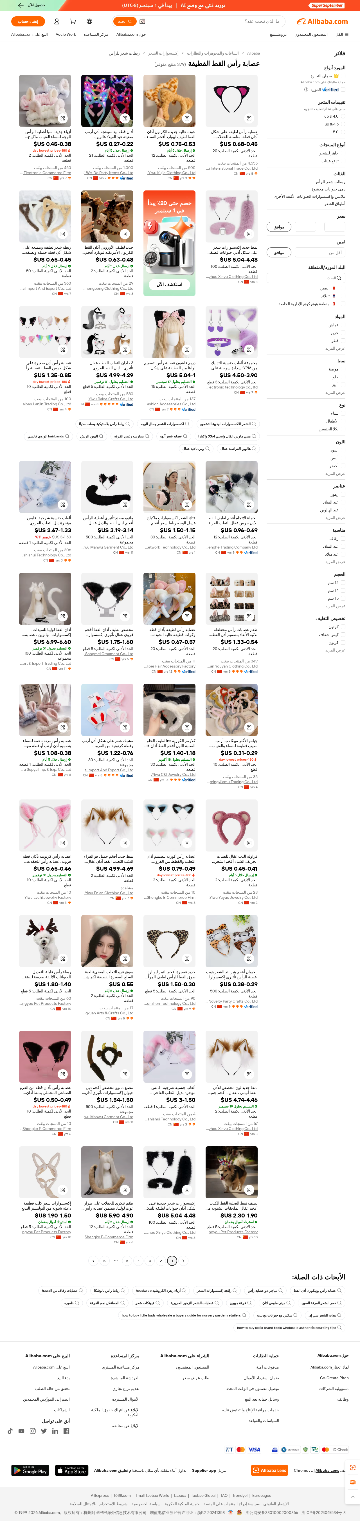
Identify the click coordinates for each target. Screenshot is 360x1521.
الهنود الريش (89, 436)
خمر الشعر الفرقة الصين (319, 1303)
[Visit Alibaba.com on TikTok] (10, 1431)
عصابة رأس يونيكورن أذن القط (315, 1291)
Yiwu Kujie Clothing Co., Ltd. (171, 172)
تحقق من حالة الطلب (52, 1388)
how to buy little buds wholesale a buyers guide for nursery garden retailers (181, 1315)
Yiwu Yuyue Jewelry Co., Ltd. (233, 897)
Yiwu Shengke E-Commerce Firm (169, 897)
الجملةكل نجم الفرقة (104, 1303)
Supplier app (204, 1470)
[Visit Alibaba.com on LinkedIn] (55, 1431)
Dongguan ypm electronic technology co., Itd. (232, 387)
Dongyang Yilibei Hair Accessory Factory (169, 666)
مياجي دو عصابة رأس (262, 1291)
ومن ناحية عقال (193, 449)
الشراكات (62, 1410)
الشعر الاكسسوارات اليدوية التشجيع (225, 424)
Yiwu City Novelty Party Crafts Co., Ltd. (232, 1001)
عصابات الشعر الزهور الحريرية (192, 1303)
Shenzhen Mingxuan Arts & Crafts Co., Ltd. (107, 1013)
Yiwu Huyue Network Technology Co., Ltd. (169, 547)
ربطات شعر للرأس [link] (124, 53)
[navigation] (306, 657)
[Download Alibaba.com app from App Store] (72, 1470)
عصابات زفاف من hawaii (60, 1291)
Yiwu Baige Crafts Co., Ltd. (110, 399)
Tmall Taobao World (152, 1495)
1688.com (122, 1495)
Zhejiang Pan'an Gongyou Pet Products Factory (45, 1003)
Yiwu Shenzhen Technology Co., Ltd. (169, 1003)
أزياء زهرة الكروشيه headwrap (158, 1291)
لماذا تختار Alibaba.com (329, 1367)
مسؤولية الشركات (334, 1388)
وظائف (343, 1399)
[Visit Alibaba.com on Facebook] (66, 1431)
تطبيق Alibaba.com (111, 1470)
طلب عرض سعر (195, 1378)
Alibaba (253, 53)
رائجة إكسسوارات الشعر (214, 1291)
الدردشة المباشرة (125, 1378)
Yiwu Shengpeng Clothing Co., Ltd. (107, 288)
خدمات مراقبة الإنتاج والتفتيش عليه (250, 1410)
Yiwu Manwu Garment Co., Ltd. (107, 547)
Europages (261, 1495)
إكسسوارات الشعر (163, 53)
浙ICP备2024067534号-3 (324, 1512)
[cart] (72, 22)
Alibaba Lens (327, 1470)
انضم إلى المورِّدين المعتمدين (46, 1399)
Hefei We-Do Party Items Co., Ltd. (107, 172)
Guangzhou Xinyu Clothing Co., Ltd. (232, 276)
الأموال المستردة (126, 1399)
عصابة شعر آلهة (171, 436)
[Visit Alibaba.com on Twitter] (43, 1431)
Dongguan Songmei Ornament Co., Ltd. (107, 653)
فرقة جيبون (238, 1303)
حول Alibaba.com (333, 1355)
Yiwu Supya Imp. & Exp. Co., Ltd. (45, 769)
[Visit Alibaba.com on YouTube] (21, 1431)
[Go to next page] (93, 1261)
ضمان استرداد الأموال (261, 1378)
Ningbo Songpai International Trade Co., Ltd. (232, 168)
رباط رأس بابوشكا (107, 1291)
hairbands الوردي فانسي (46, 436)
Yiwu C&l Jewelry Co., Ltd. (173, 774)
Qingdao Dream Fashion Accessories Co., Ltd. (169, 404)
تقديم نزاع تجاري (126, 1388)
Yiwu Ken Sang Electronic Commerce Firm (45, 172)
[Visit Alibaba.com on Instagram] (32, 1431)
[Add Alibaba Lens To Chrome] (269, 1470)
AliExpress (100, 1495)
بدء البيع (63, 1378)
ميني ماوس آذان (273, 1303)
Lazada (180, 1495)
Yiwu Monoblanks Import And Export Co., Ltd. (107, 770)
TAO (224, 1495)
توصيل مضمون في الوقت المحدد (252, 1388)
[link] (352, 1467)
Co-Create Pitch (334, 1378)
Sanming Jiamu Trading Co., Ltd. (232, 781)
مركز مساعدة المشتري (121, 1367)
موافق (279, 226)
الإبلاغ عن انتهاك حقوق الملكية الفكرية (115, 1412)
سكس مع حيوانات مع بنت (274, 1315)
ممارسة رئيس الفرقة (129, 436)
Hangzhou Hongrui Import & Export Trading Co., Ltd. (45, 663)
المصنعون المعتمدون (192, 1367)
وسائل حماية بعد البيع (262, 1399)
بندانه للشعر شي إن (322, 1315)
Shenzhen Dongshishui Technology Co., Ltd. (45, 555)
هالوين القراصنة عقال (235, 449)
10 (105, 1261)
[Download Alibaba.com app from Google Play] (30, 1470)
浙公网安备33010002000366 (272, 1512)
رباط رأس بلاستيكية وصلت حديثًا (101, 424)
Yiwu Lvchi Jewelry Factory (47, 897)
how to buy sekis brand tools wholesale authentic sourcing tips (286, 1328)
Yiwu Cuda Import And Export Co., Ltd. (45, 288)
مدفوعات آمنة (267, 1367)
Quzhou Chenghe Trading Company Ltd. (232, 547)
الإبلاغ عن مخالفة (126, 1425)
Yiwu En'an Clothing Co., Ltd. (108, 893)
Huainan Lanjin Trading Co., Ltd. (45, 404)
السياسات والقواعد (264, 1420)
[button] (142, 21)
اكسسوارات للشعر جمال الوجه (162, 424)
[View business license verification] (230, 1512)
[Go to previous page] (183, 1261)
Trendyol (240, 1495)
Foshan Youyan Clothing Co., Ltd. (232, 666)
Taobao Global (203, 1495)
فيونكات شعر (145, 1303)
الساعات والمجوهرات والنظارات (213, 53)
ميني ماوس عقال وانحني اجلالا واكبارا (224, 436)
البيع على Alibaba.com (51, 1367)
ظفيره (69, 1303)
